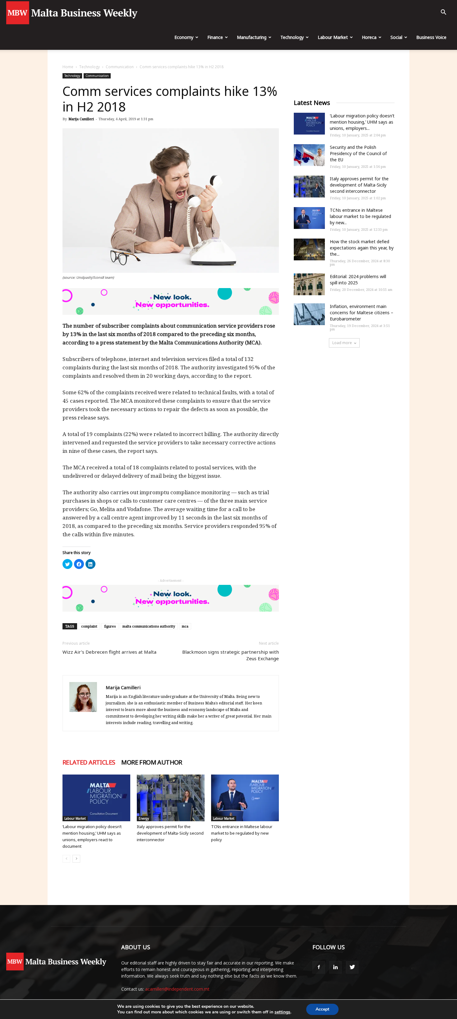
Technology (292, 37)
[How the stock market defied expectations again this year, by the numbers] (309, 249)
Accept (322, 1009)
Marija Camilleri (81, 118)
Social (396, 37)
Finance (215, 37)
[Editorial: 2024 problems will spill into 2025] (309, 284)
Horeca (369, 37)
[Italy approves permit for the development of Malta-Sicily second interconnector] (171, 798)
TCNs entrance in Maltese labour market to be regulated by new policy (241, 833)
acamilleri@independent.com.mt (177, 989)
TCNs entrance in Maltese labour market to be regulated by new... (360, 216)
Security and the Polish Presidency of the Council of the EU (358, 153)
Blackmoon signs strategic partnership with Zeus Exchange (230, 655)
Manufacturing (251, 37)
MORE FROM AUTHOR (151, 762)
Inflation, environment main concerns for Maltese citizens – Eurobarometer (361, 312)
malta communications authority (148, 626)
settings (282, 1012)
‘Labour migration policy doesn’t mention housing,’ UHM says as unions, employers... (362, 122)
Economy (183, 37)
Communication (120, 66)
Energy (144, 818)
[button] (443, 13)
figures (110, 626)
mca (185, 626)
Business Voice (431, 37)
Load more (342, 342)
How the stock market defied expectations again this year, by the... (362, 248)
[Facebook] (318, 967)
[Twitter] (352, 967)
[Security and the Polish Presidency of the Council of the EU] (309, 155)
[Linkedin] (335, 967)
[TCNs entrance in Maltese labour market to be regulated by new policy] (245, 798)
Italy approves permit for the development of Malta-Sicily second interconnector (170, 833)
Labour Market (333, 37)
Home (67, 66)
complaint (89, 626)
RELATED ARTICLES (88, 762)
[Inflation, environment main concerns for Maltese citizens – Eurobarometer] (309, 314)
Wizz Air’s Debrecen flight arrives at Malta (109, 652)
